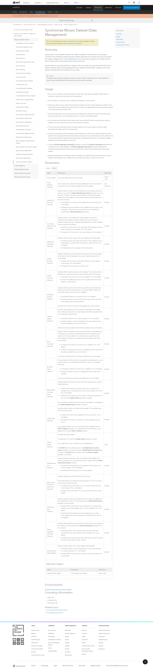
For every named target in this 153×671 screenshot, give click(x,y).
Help (31, 12)
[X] (18, 639)
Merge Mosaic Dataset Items (24, 137)
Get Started (23, 12)
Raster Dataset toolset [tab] (22, 169)
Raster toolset (58, 24)
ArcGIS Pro (16, 7)
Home (15, 12)
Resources (98, 7)
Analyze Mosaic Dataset (22, 51)
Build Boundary (20, 54)
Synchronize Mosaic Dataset (24, 162)
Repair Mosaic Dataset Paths (24, 150)
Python (50, 12)
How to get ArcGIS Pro (131, 7)
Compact (98, 158)
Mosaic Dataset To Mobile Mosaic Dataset (25, 142)
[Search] (129, 2)
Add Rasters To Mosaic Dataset (24, 43)
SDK (56, 12)
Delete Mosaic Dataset (22, 107)
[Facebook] (14, 639)
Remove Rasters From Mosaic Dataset (26, 147)
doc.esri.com (54, 16)
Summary (119, 34)
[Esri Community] (14, 643)
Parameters (119, 39)
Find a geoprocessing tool (55, 613)
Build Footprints (20, 58)
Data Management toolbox (45, 24)
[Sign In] (139, 2)
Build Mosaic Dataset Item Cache (25, 62)
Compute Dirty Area (21, 84)
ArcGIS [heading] (33, 625)
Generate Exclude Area (22, 126)
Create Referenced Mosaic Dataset (25, 96)
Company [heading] (84, 625)
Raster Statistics (67, 589)
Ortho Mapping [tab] (20, 165)
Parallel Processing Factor (53, 589)
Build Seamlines (20, 69)
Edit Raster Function (21, 111)
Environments (120, 42)
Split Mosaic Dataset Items (23, 158)
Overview (79, 7)
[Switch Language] (133, 2)
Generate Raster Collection (23, 129)
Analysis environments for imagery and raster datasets (25, 35)
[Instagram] (18, 643)
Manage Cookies (95, 665)
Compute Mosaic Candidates (24, 88)
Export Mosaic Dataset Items (24, 118)
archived (70, 41)
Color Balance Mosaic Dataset (24, 81)
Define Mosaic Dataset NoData (24, 99)
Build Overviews (20, 66)
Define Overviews (21, 103)
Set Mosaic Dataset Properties (24, 154)
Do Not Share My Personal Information (117, 665)
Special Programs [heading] (104, 625)
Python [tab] (54, 168)
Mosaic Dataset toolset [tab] (22, 39)
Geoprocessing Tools (29, 24)
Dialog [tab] (48, 168)
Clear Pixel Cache (21, 77)
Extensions (108, 7)
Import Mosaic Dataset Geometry (25, 133)
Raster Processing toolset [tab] (23, 173)
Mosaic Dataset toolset (70, 24)
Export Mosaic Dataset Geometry (25, 114)
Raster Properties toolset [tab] (22, 177)
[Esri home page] (16, 2)
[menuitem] (38, 630)
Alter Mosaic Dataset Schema (24, 47)
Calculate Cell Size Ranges (23, 73)
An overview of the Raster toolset (23, 30)
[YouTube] (22, 643)
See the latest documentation (72, 43)
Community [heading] (51, 625)
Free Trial (118, 7)
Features (88, 7)
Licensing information (122, 45)
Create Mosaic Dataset (22, 92)
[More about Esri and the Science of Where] (18, 631)
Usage (118, 36)
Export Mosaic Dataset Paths (24, 122)
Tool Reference (40, 12)
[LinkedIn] (22, 639)
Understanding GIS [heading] (70, 625)
